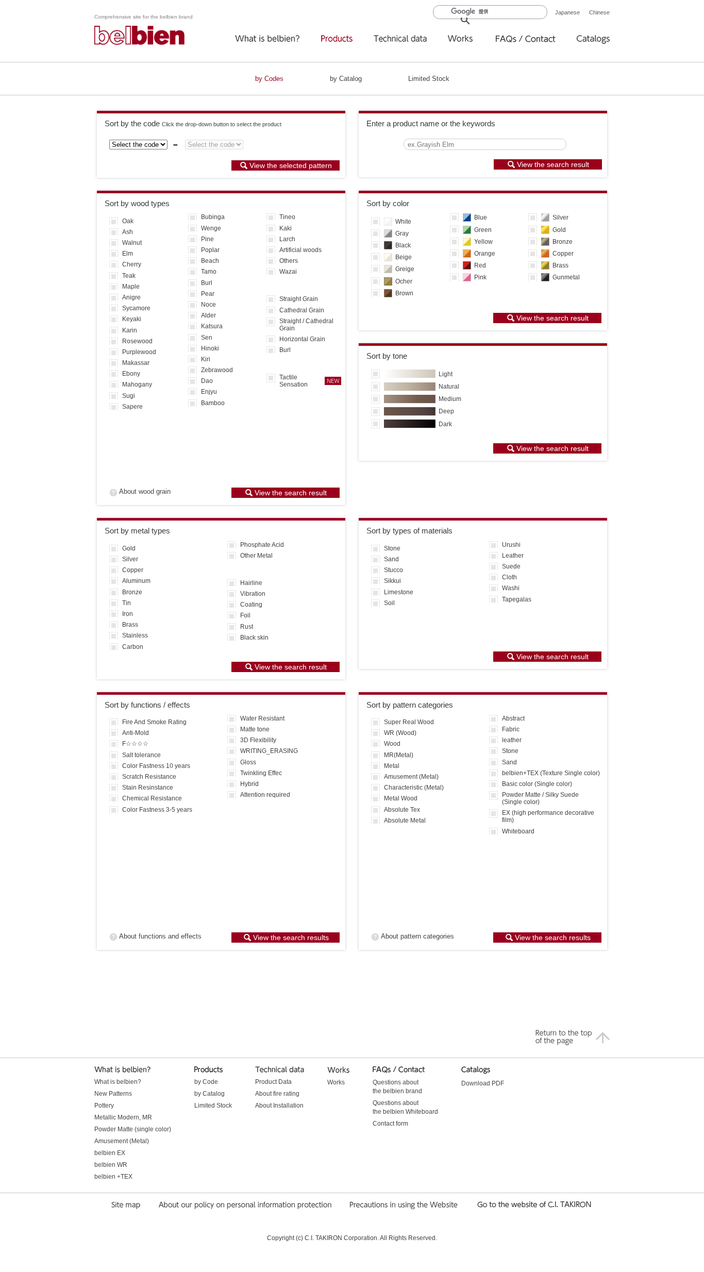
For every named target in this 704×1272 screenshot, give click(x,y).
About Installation (279, 1105)
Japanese (567, 12)
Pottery (104, 1105)
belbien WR (110, 1165)
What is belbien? (117, 1082)
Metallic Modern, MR (123, 1117)
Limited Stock (428, 78)
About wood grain (145, 492)
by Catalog (346, 78)
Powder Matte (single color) (132, 1129)
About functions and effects (160, 936)
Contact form (390, 1123)
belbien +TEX (113, 1177)
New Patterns (113, 1094)
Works (336, 1082)
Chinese (599, 12)
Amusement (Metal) (121, 1141)
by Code (206, 1082)
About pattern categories (417, 936)
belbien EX (109, 1153)
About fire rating (277, 1094)
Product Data (273, 1082)
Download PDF (482, 1083)
